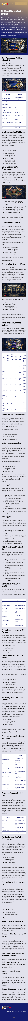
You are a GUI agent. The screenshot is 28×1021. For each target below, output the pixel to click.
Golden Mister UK (21, 3)
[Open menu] (12, 4)
